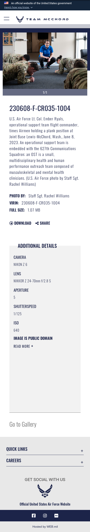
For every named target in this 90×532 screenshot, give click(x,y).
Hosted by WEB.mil (45, 526)
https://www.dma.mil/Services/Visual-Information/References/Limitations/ (39, 399)
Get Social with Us (45, 479)
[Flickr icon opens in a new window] (56, 516)
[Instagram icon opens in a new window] (45, 516)
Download (22, 223)
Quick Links (16, 449)
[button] (18, 7)
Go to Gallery (22, 423)
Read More (22, 346)
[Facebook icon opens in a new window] (34, 516)
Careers (13, 460)
